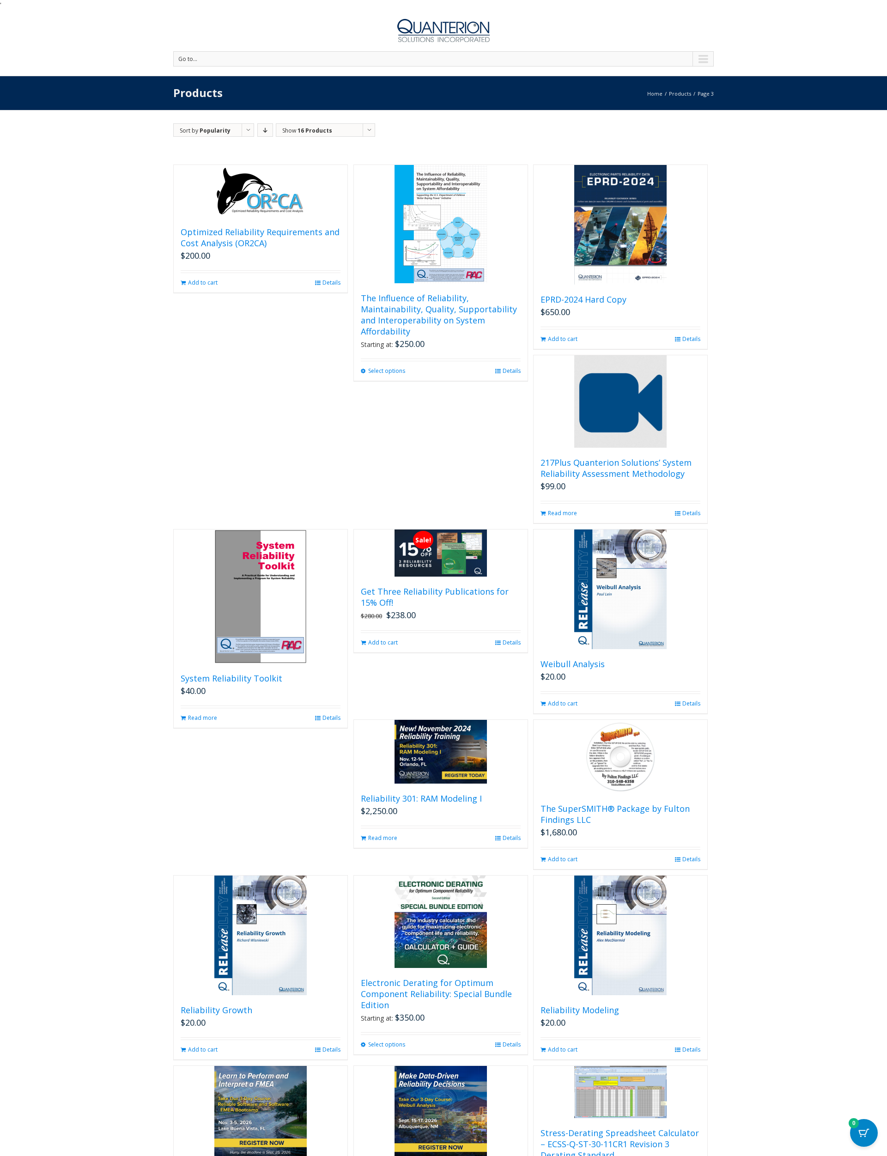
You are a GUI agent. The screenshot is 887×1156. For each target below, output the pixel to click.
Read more (562, 513)
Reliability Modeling (580, 1010)
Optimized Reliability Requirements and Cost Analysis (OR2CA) (260, 237)
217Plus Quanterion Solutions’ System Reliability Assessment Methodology (616, 468)
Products (680, 93)
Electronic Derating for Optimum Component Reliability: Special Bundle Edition (436, 993)
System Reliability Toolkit (231, 678)
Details (331, 282)
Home (654, 93)
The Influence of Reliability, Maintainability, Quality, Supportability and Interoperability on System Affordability (439, 314)
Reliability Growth (216, 1010)
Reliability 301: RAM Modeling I (421, 798)
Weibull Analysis (573, 663)
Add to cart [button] (203, 282)
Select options (386, 371)
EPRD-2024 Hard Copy (583, 299)
